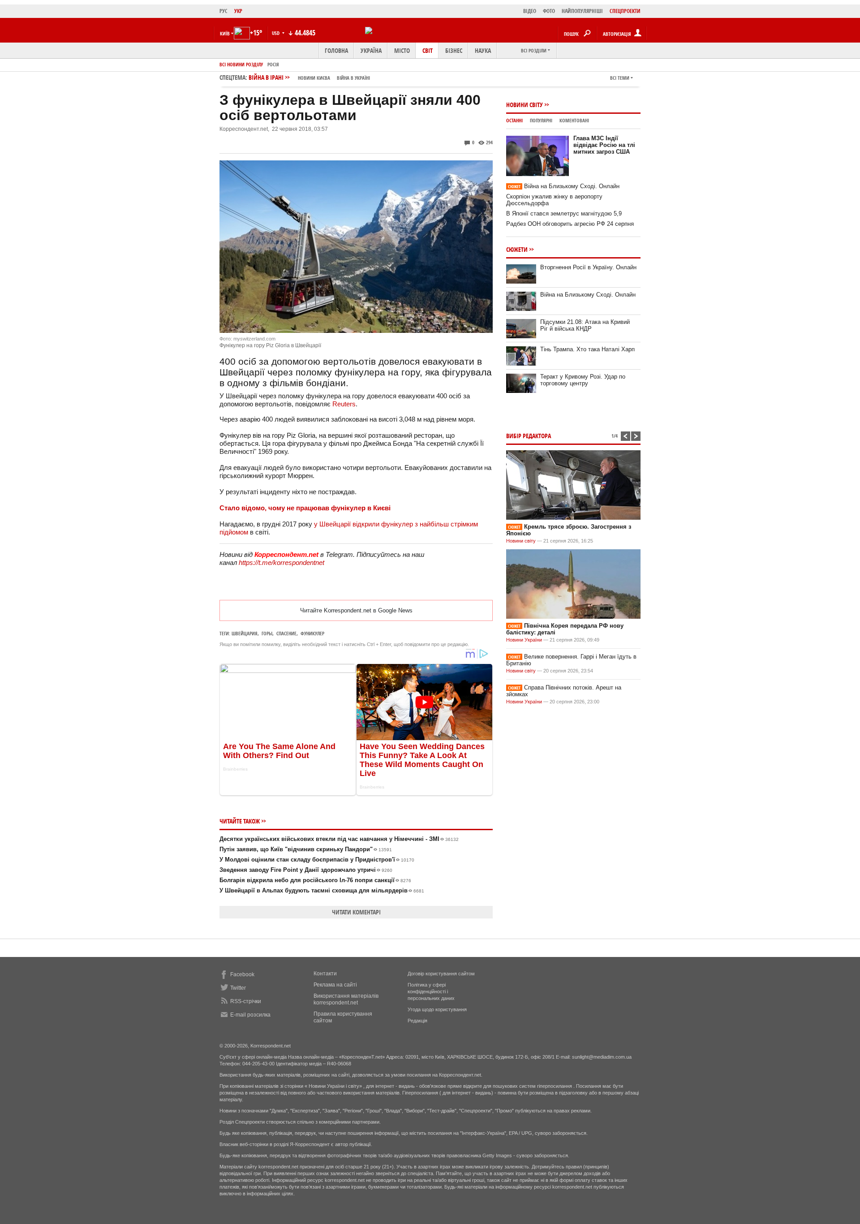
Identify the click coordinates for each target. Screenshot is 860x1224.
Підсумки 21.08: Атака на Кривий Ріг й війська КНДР (585, 325)
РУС (223, 11)
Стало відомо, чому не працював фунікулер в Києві (305, 508)
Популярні (541, 120)
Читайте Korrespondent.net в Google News (356, 610)
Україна (371, 50)
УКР (238, 11)
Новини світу (524, 104)
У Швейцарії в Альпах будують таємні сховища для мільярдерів (321, 890)
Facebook (242, 974)
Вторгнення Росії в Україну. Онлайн (588, 267)
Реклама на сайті (335, 985)
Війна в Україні (353, 77)
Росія (273, 64)
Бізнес (453, 50)
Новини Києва (314, 77)
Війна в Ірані (309, 77)
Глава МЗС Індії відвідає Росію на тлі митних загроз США (604, 145)
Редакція (417, 1020)
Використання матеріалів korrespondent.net (346, 999)
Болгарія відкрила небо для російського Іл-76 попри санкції (315, 880)
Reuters (344, 404)
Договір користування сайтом (441, 973)
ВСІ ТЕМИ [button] (619, 77)
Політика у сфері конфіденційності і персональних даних (431, 991)
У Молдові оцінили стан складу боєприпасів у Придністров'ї (316, 859)
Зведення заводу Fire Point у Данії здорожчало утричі (305, 869)
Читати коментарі (356, 912)
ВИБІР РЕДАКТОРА (528, 435)
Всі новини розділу (241, 64)
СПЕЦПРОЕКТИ (625, 11)
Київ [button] (225, 33)
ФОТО (549, 11)
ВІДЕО (529, 11)
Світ (427, 50)
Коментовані (574, 120)
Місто (402, 50)
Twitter (238, 988)
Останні (514, 120)
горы (267, 633)
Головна (336, 50)
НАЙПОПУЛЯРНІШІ (582, 11)
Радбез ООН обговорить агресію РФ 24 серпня (570, 223)
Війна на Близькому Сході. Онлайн (563, 186)
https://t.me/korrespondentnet (281, 562)
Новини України (524, 639)
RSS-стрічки (245, 1001)
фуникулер (312, 633)
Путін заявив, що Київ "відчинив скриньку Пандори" (305, 849)
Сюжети (517, 249)
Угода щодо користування (437, 1009)
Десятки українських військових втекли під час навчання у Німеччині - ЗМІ (339, 839)
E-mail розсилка (250, 1015)
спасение (286, 633)
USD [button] (276, 33)
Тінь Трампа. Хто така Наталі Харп (587, 349)
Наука (483, 50)
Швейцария (245, 633)
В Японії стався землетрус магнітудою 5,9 (564, 213)
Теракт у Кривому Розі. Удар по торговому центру (582, 380)
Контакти (325, 973)
